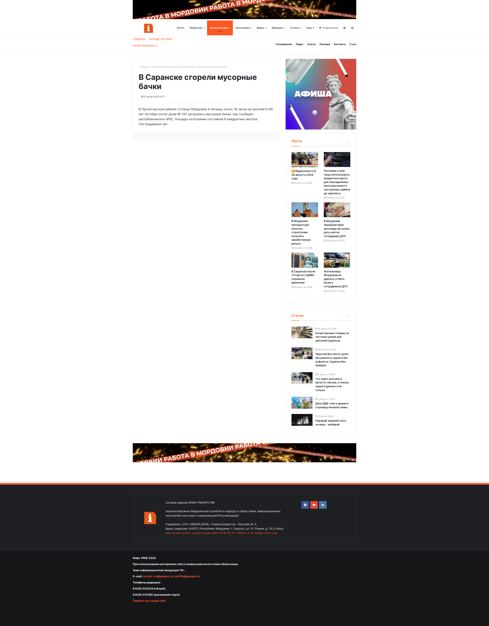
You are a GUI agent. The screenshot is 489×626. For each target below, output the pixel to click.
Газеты (311, 44)
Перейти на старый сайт (149, 600)
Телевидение (284, 44)
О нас (353, 44)
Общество (195, 27)
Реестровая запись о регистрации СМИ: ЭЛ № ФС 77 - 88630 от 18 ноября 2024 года (221, 532)
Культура (277, 27)
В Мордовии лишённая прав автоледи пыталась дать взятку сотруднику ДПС (337, 228)
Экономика (242, 27)
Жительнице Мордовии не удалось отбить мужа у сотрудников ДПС (336, 279)
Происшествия (219, 27)
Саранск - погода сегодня (152, 39)
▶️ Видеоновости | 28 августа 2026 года (303, 174)
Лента (180, 27)
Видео (260, 27)
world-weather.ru (145, 45)
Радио (299, 44)
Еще (309, 27)
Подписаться (330, 27)
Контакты (340, 44)
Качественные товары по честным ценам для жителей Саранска (332, 336)
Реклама (325, 44)
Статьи (294, 27)
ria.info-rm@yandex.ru (158, 576)
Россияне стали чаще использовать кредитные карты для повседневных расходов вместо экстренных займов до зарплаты (337, 182)
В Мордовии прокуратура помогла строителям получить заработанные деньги (301, 232)
